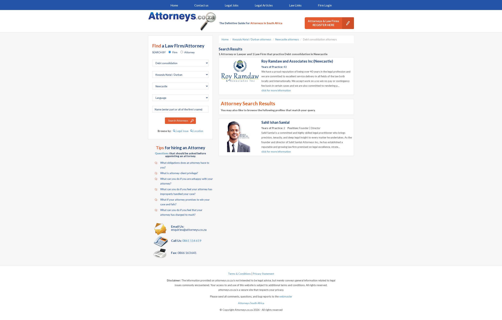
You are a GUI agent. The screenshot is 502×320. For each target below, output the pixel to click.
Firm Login (325, 5)
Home (174, 5)
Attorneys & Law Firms (323, 23)
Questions (162, 153)
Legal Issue (182, 131)
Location (198, 131)
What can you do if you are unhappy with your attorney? (184, 181)
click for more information (276, 90)
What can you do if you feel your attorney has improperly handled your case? (183, 191)
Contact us (201, 5)
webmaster (285, 296)
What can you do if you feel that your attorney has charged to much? (178, 212)
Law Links (295, 5)
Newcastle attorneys (287, 39)
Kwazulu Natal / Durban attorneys (252, 39)
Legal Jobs (231, 5)
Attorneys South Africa (251, 303)
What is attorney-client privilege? (176, 173)
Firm (174, 52)
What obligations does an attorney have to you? (182, 165)
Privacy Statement (263, 273)
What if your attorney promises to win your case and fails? (182, 202)
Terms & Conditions (239, 273)
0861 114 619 (191, 240)
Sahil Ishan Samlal (275, 122)
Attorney (189, 52)
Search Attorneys (178, 120)
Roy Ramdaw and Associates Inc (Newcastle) (297, 61)
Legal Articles (264, 5)
